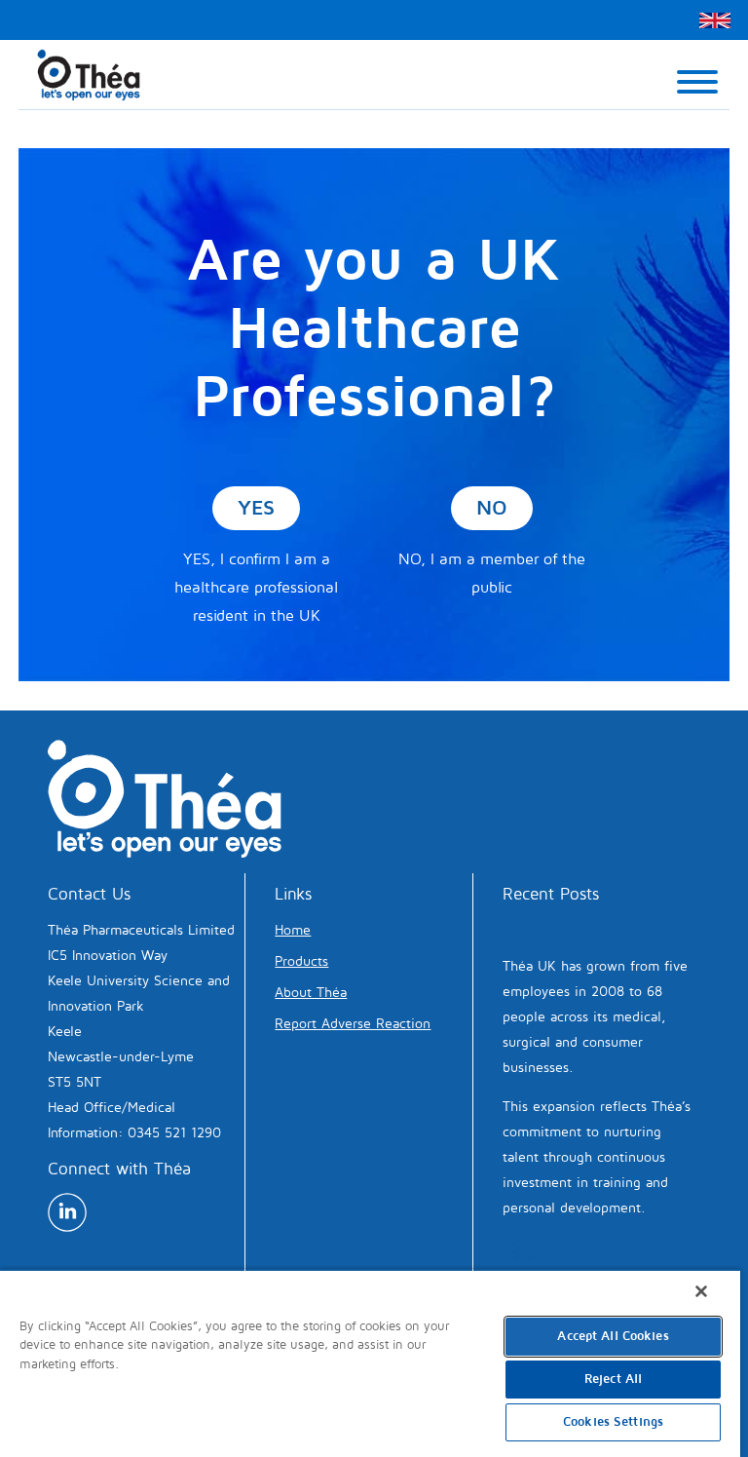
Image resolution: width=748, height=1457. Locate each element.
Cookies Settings (613, 1422)
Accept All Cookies (612, 1336)
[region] (370, 1363)
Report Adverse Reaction (352, 1023)
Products (301, 961)
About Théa (311, 992)
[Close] (701, 1291)
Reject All (613, 1379)
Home (293, 930)
